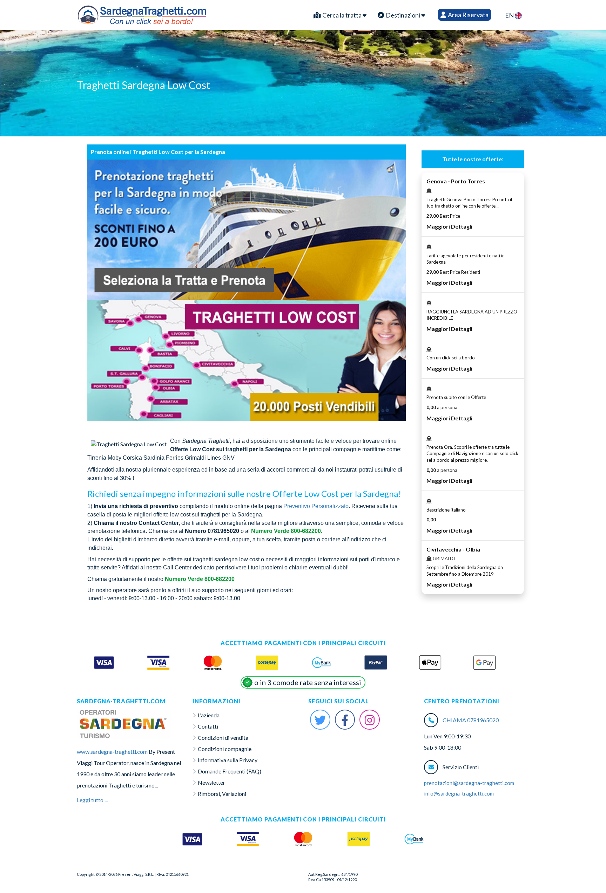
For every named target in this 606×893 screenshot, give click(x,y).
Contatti (208, 726)
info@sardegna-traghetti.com (459, 793)
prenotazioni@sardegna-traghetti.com (469, 783)
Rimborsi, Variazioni (222, 793)
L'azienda (209, 715)
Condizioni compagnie (224, 748)
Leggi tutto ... (92, 800)
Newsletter (211, 782)
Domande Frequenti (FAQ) (229, 771)
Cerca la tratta (342, 15)
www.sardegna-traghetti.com (112, 751)
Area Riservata (468, 15)
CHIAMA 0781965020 (471, 720)
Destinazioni (403, 15)
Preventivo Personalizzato (316, 506)
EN (510, 15)
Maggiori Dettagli (449, 226)
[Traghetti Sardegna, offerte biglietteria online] (142, 13)
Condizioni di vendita (223, 737)
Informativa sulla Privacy (227, 760)
